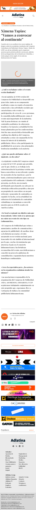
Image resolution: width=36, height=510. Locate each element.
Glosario (21, 479)
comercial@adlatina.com (13, 505)
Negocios (22, 462)
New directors (23, 464)
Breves (7, 460)
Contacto (21, 481)
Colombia (11, 23)
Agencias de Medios (9, 455)
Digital (7, 470)
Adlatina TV (9, 481)
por (17, 313)
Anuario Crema (23, 477)
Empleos (8, 485)
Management (23, 456)
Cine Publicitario (10, 462)
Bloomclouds (9, 458)
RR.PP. (21, 468)
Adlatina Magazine (11, 479)
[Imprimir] (16, 325)
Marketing (22, 458)
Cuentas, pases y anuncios (10, 465)
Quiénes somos (10, 477)
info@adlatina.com (17, 503)
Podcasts (8, 483)
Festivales (8, 487)
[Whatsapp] (2, 325)
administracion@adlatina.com (16, 506)
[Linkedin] (12, 325)
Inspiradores (23, 454)
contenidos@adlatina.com (13, 502)
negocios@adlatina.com (19, 508)
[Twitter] (9, 325)
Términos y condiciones (22, 484)
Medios (21, 460)
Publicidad (5, 23)
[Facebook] (6, 325)
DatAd (7, 468)
